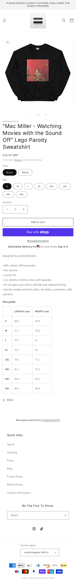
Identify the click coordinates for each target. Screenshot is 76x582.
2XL (52, 186)
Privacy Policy (14, 476)
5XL (22, 194)
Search (11, 444)
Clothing (12, 452)
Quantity (7, 202)
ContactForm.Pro (51, 420)
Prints (10, 460)
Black (9, 172)
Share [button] (10, 399)
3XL (65, 186)
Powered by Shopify (46, 578)
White (25, 172)
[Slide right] (46, 115)
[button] (4, 20)
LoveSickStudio (33, 578)
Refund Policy (15, 484)
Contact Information (19, 492)
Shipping (18, 160)
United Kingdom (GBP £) (36, 552)
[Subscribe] (65, 515)
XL (39, 186)
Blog (9, 468)
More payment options (38, 240)
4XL (8, 194)
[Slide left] (30, 115)
